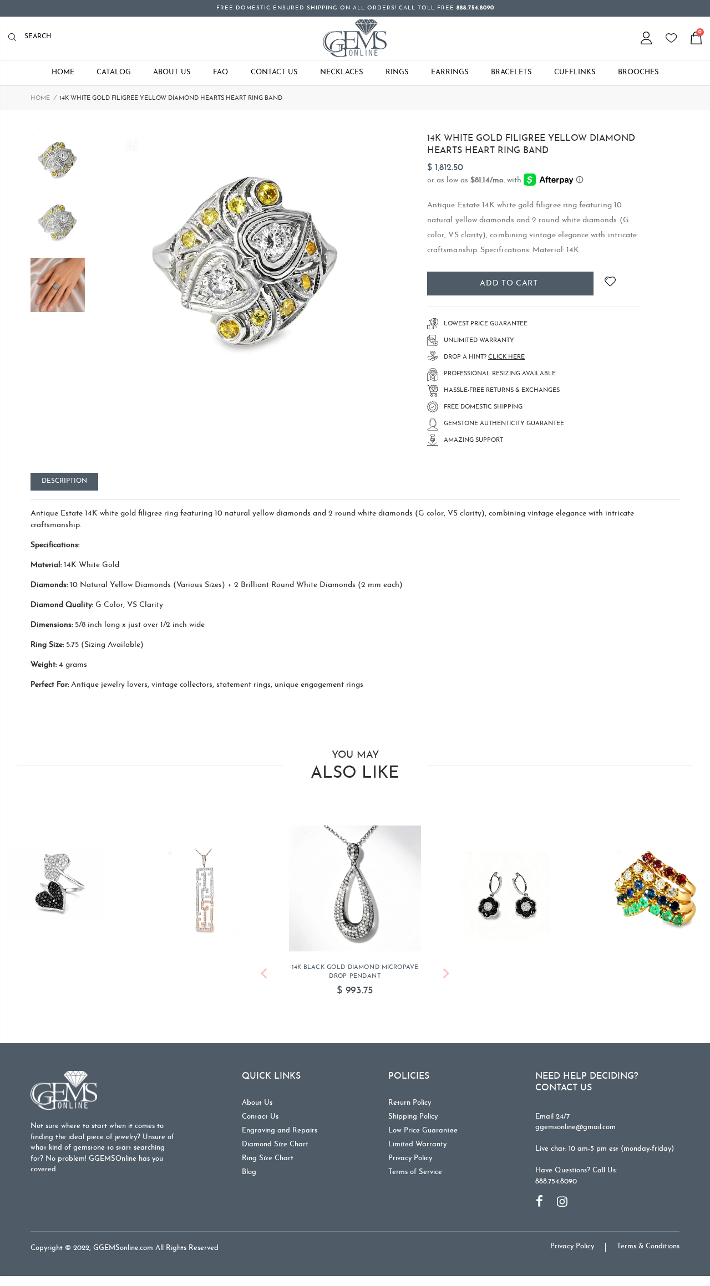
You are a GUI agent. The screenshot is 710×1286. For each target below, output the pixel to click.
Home (40, 98)
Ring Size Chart (267, 1162)
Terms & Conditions (648, 1250)
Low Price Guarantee (423, 1135)
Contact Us (260, 1121)
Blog (249, 1176)
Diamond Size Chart (275, 1148)
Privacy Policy (410, 1162)
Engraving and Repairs (279, 1135)
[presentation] (263, 979)
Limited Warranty (417, 1148)
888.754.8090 (556, 1186)
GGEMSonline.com (123, 1252)
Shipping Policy (413, 1121)
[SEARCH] (15, 38)
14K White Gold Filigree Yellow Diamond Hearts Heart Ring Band (531, 144)
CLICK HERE (506, 357)
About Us (257, 1107)
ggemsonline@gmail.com (575, 1131)
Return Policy (409, 1107)
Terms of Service (415, 1176)
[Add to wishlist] (610, 283)
